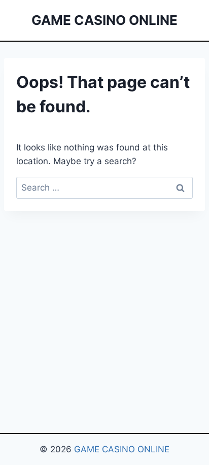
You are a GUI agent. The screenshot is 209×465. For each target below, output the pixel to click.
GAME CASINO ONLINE (121, 449)
